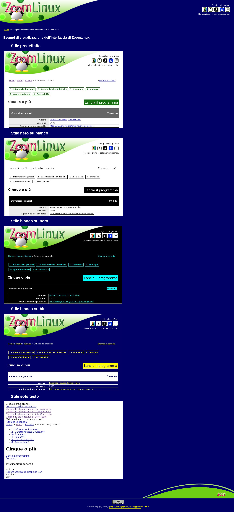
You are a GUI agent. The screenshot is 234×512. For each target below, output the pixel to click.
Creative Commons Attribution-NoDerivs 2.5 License (125, 508)
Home (6, 30)
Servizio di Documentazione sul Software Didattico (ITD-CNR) (130, 506)
